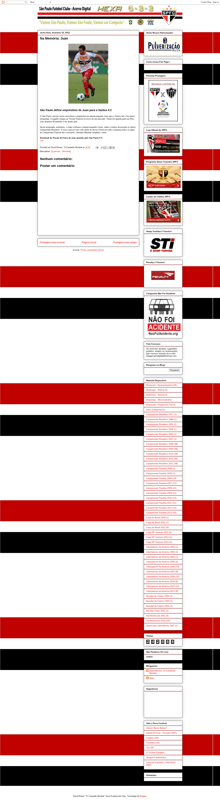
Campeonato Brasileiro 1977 (159, 414)
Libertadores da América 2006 (160, 566)
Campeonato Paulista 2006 (159, 478)
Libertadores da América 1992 (160, 547)
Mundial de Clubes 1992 (157, 596)
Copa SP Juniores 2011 (157, 532)
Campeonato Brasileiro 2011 (159, 458)
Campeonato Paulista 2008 (159, 488)
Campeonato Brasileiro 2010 (159, 454)
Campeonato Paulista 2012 (159, 508)
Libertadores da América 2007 (160, 571)
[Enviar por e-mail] (102, 147)
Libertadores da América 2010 (160, 586)
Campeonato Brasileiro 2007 (159, 439)
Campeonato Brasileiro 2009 (159, 449)
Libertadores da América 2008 (160, 576)
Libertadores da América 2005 (160, 561)
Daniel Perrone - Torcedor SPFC (161, 733)
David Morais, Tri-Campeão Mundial (162, 671)
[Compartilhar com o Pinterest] (113, 147)
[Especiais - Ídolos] (155, 395)
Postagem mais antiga (125, 242)
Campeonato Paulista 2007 (159, 483)
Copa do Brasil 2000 (156, 517)
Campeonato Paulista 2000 (159, 473)
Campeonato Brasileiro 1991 (159, 424)
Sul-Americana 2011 (155, 615)
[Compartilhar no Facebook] (110, 147)
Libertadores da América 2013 (160, 591)
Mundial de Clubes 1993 (157, 601)
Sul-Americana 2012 (156, 620)
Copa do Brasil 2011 (155, 522)
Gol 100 (150, 747)
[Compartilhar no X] (107, 147)
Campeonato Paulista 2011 (159, 503)
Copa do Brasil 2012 (156, 527)
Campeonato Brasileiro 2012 (159, 463)
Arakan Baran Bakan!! (156, 728)
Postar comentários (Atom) (92, 250)
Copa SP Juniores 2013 (157, 542)
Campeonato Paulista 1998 (159, 468)
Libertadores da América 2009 (160, 581)
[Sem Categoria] (154, 409)
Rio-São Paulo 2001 (155, 611)
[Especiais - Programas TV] (159, 404)
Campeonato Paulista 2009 (159, 493)
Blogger (143, 796)
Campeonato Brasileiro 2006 (159, 434)
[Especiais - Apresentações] (159, 385)
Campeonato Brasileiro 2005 (159, 429)
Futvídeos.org (152, 742)
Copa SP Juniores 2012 (157, 537)
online (149, 656)
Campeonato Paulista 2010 (159, 498)
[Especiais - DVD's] (155, 390)
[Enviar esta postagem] (97, 147)
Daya (151, 678)
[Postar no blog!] (105, 147)
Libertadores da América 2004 (160, 557)
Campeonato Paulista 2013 (159, 512)
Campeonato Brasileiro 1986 (159, 419)
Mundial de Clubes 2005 (157, 606)
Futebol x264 (152, 738)
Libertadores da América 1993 (160, 552)
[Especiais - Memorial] (61, 151)
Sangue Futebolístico (156, 757)
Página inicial (89, 242)
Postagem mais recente (52, 242)
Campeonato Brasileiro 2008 (159, 444)
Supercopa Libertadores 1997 (160, 625)
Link (42, 140)
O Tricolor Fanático (155, 752)
